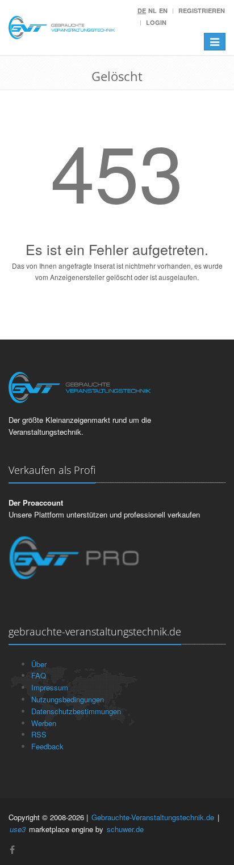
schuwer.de (125, 829)
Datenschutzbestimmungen (76, 711)
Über (39, 664)
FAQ (38, 675)
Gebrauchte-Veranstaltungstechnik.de (152, 817)
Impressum (49, 687)
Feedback (47, 746)
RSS (39, 734)
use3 (18, 829)
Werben (43, 723)
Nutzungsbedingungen (67, 699)
